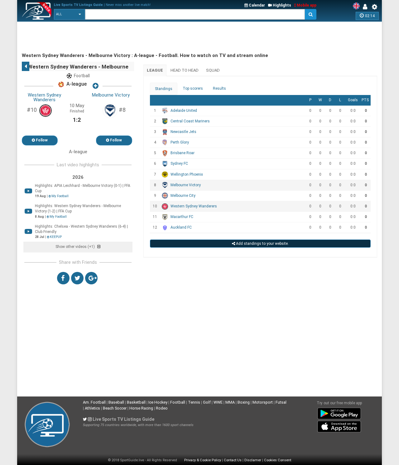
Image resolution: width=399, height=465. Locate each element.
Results (219, 88)
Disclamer (252, 460)
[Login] (366, 7)
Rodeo (162, 408)
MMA (230, 402)
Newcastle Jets (183, 132)
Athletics (92, 408)
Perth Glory (180, 142)
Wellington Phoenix (187, 174)
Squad (213, 70)
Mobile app (306, 5)
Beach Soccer (115, 408)
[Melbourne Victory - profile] (110, 110)
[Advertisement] (135, 37)
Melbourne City (183, 195)
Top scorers (193, 88)
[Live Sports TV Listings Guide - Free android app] (339, 412)
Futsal (281, 402)
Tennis (194, 402)
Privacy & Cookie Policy (202, 460)
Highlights (281, 5)
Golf (207, 402)
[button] (69, 14)
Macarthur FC (182, 217)
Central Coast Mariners (190, 121)
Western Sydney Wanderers (44, 97)
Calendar (256, 5)
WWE (218, 402)
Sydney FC (179, 163)
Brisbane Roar (183, 153)
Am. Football (94, 402)
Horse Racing (141, 408)
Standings (163, 89)
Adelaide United (184, 110)
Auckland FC (181, 227)
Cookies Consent (277, 460)
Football (177, 402)
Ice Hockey (157, 402)
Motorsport (262, 402)
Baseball (116, 402)
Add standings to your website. (262, 243)
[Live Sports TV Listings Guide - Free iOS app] (339, 425)
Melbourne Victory (111, 95)
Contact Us (233, 460)
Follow (41, 140)
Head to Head (185, 70)
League (155, 70)
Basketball (136, 402)
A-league (76, 84)
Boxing (244, 402)
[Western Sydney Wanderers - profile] (45, 110)
